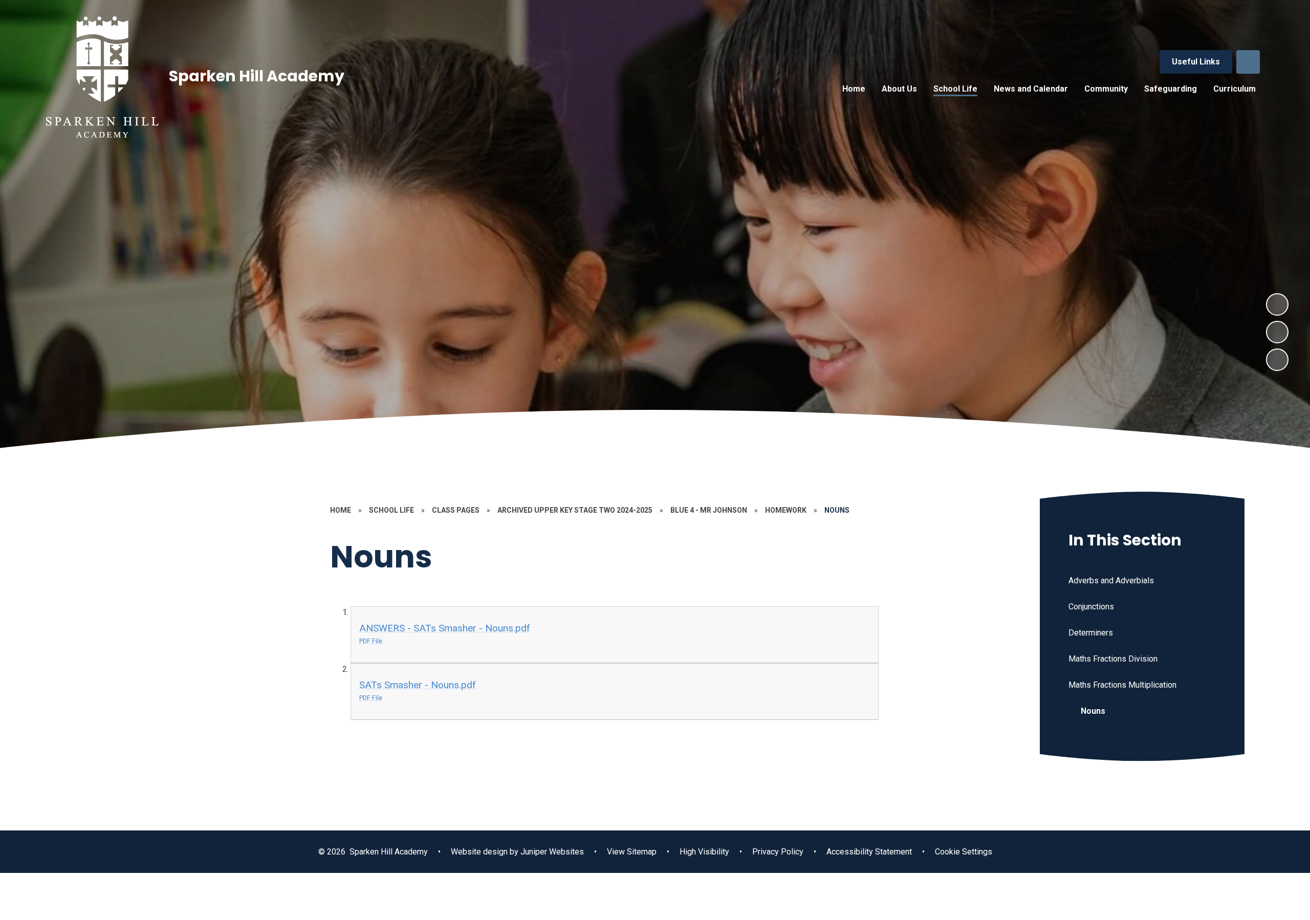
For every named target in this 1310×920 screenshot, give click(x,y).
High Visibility (704, 852)
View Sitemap (632, 852)
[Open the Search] (1248, 62)
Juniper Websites (551, 852)
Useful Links (1196, 62)
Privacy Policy (777, 852)
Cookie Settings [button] (963, 852)
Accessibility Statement (869, 852)
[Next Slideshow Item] (1277, 304)
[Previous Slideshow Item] (1277, 332)
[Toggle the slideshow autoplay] (1277, 359)
